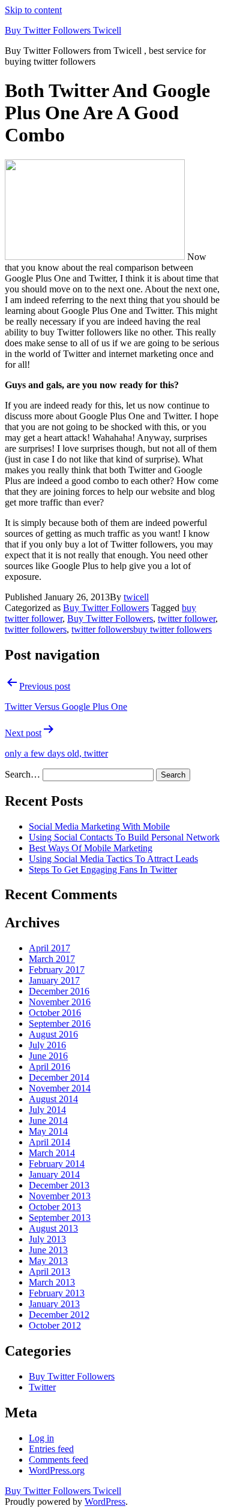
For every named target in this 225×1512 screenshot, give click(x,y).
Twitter (42, 1387)
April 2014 (49, 1142)
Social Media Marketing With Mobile (99, 826)
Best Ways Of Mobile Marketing (90, 848)
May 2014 (48, 1131)
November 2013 (60, 1196)
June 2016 (48, 1056)
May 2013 (48, 1261)
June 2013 (48, 1250)
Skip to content (33, 10)
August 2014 (53, 1099)
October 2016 (55, 1013)
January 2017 (54, 980)
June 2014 (48, 1120)
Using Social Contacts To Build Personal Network (124, 837)
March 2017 (52, 959)
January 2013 (54, 1304)
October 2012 (55, 1325)
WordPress (105, 1501)
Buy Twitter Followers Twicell (63, 30)
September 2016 (60, 1023)
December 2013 (59, 1185)
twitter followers (36, 629)
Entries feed (51, 1449)
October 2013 (55, 1207)
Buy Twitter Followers (106, 608)
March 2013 (52, 1282)
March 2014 (52, 1153)
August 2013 (53, 1228)
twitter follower (186, 618)
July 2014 (47, 1110)
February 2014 (57, 1164)
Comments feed (58, 1459)
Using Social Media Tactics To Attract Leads (113, 859)
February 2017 (57, 969)
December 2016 (59, 991)
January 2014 (54, 1174)
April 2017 (49, 948)
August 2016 (53, 1034)
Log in (41, 1438)
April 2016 (49, 1067)
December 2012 (59, 1315)
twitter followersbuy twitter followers (141, 629)
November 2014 (60, 1088)
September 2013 (60, 1217)
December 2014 (59, 1077)
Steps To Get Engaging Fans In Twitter (103, 869)
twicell (136, 597)
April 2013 (49, 1271)
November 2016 (60, 1002)
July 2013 (47, 1239)
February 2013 (57, 1293)
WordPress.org (57, 1470)
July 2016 (47, 1045)
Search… (22, 774)
